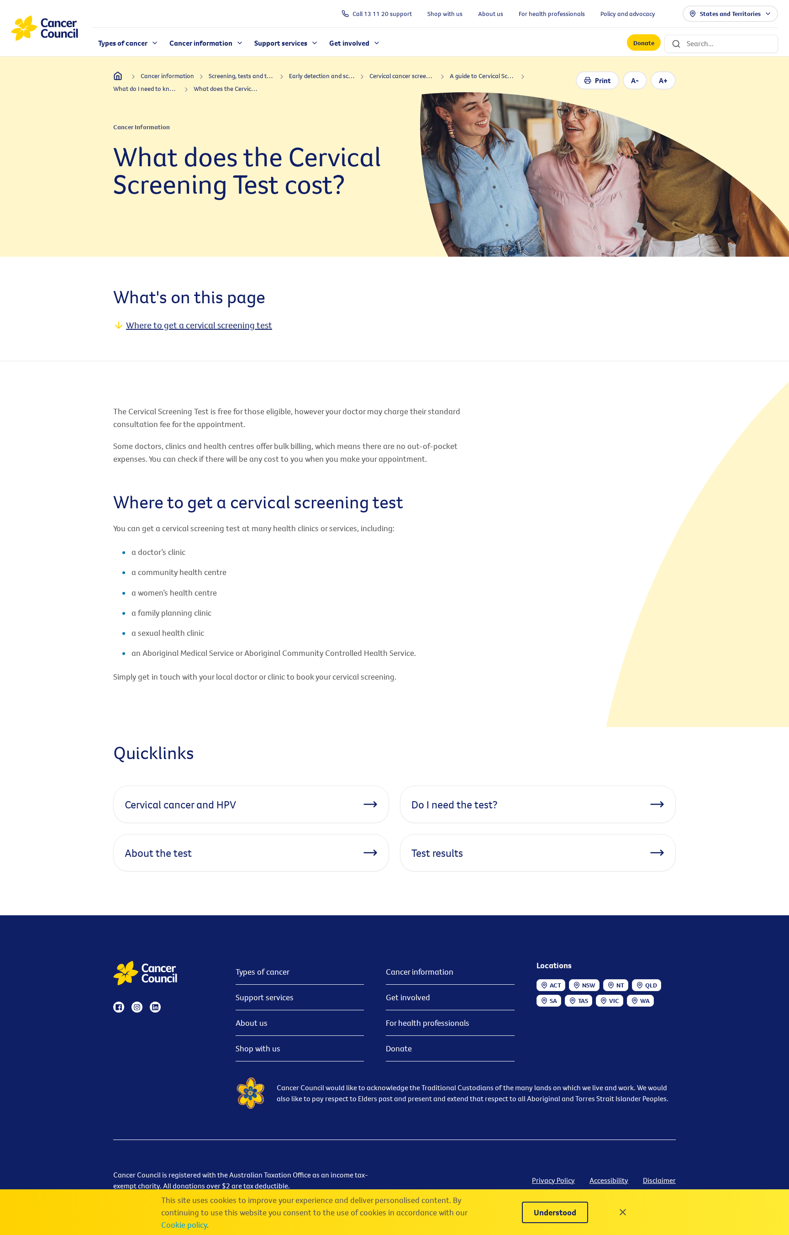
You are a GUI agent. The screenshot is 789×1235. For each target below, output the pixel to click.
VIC (614, 1001)
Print (603, 80)
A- (635, 80)
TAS (583, 1001)
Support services (265, 997)
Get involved (408, 997)
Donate (643, 43)
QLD (651, 985)
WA (645, 1001)
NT (620, 985)
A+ (663, 80)
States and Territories (730, 14)
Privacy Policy (553, 1180)
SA (553, 1001)
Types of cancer (262, 971)
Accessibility (608, 1180)
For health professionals (427, 1023)
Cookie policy (184, 1224)
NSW (588, 985)
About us (252, 1023)
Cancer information (419, 971)
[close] (622, 1212)
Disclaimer (659, 1180)
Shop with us (258, 1048)
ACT (555, 985)
